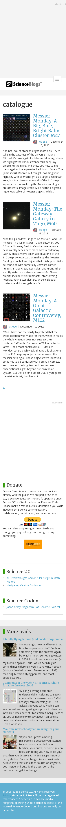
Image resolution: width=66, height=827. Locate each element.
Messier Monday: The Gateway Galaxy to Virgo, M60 (47, 213)
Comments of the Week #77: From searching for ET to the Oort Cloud (31, 684)
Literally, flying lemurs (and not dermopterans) (33, 639)
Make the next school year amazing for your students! (31, 730)
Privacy (7, 795)
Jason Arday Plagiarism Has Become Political (33, 607)
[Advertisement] (33, 39)
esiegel (43, 141)
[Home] (24, 85)
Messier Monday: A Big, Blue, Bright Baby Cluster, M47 (46, 125)
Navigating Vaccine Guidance (24, 585)
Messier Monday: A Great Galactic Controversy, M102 (47, 308)
